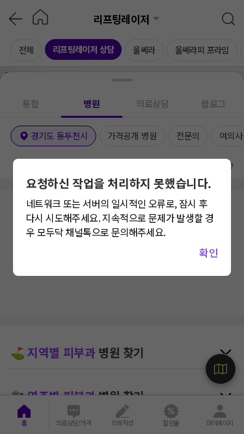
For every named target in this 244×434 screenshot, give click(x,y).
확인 (208, 252)
